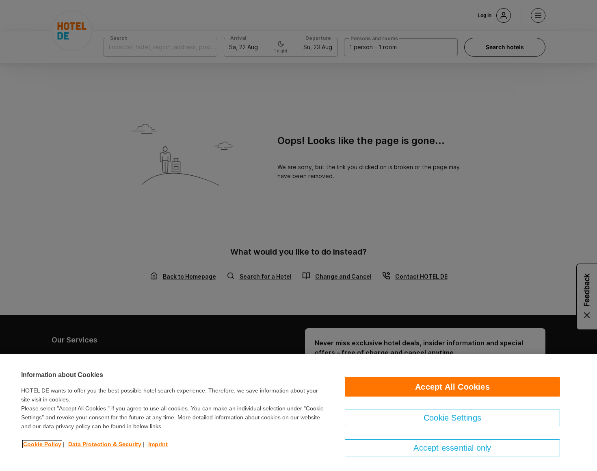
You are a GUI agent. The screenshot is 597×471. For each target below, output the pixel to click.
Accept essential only (452, 447)
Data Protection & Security (104, 444)
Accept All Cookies (452, 386)
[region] (298, 412)
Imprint (158, 444)
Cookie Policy (42, 444)
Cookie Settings (452, 417)
